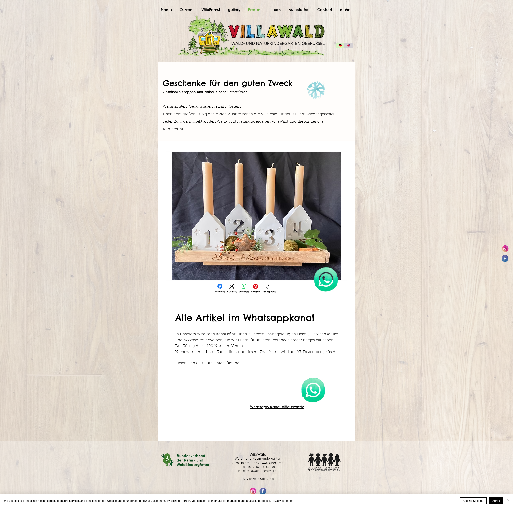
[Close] (508, 500)
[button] (256, 216)
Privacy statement (283, 501)
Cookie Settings (473, 501)
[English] (348, 45)
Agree (496, 501)
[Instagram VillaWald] (505, 248)
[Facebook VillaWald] (505, 258)
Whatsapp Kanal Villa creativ (277, 407)
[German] (340, 45)
